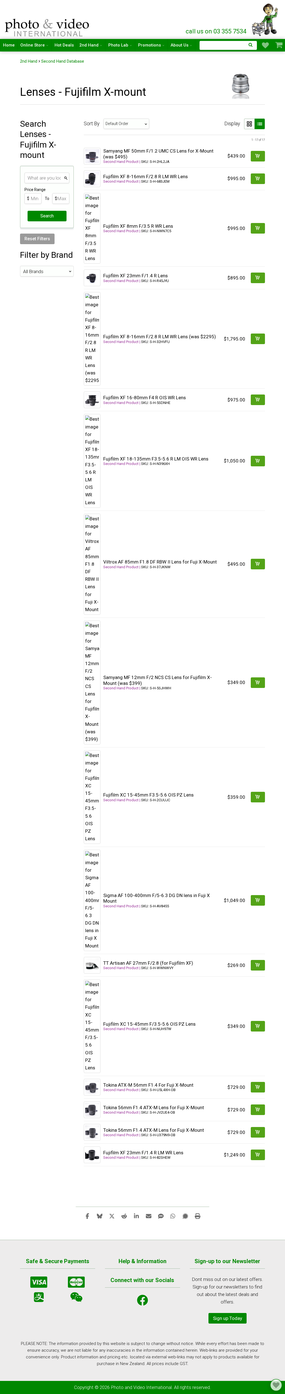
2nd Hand (89, 45)
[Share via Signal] (185, 1215)
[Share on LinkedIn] (136, 1215)
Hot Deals (64, 45)
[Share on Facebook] (87, 1215)
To (47, 198)
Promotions (149, 45)
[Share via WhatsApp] (173, 1215)
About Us (179, 45)
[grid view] (249, 124)
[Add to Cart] (258, 156)
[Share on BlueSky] (100, 1215)
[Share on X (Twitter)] (112, 1215)
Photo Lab (118, 45)
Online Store (32, 45)
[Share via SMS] (161, 1215)
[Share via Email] (148, 1215)
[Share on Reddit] (124, 1215)
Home (9, 45)
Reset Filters (37, 238)
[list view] (259, 124)
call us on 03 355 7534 (216, 31)
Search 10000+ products (228, 45)
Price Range (35, 189)
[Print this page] (197, 1215)
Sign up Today (227, 1318)
